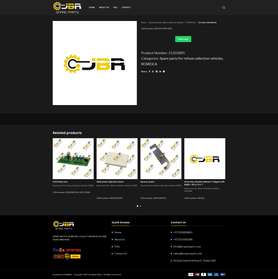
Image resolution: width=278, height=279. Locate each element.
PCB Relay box (60, 181)
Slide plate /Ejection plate (110, 181)
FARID (91, 185)
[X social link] (153, 71)
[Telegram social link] (164, 71)
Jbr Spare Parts (95, 274)
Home (144, 22)
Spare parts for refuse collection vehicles (166, 22)
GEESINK (188, 191)
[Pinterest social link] (157, 71)
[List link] (139, 232)
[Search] (224, 7)
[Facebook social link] (149, 71)
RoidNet (68, 274)
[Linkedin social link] (160, 71)
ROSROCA (191, 22)
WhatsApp (183, 39)
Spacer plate (147, 181)
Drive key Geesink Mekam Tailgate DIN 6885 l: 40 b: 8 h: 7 (204, 183)
